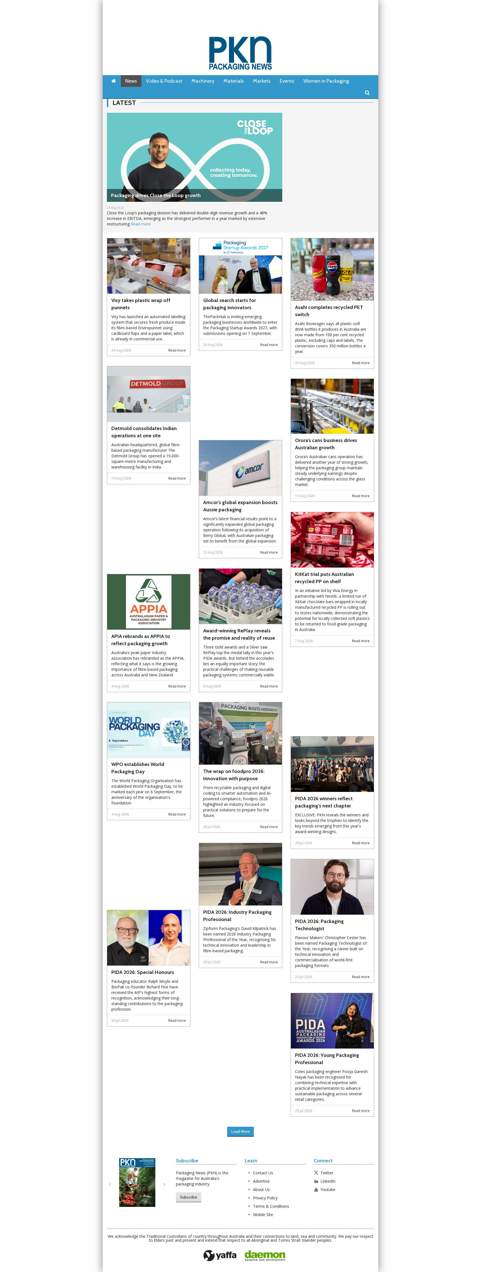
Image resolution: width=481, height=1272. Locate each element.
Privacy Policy (265, 1197)
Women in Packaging (326, 81)
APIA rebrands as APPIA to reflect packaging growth (140, 640)
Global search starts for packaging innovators (229, 304)
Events (287, 81)
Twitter (326, 1172)
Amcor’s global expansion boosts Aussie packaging (240, 506)
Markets (262, 81)
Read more (141, 224)
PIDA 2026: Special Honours (142, 972)
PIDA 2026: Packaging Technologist (319, 925)
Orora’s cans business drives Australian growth (326, 444)
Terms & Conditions (271, 1206)
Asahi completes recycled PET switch (329, 311)
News (131, 81)
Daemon (265, 1255)
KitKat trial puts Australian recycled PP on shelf (324, 578)
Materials (234, 81)
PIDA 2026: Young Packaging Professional (327, 1058)
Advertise (261, 1181)
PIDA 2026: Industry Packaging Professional (237, 915)
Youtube (327, 1189)
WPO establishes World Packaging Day (137, 768)
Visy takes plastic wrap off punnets (140, 304)
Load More (240, 1131)
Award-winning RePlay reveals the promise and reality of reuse (239, 634)
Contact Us (263, 1172)
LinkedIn (327, 1181)
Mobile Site (263, 1214)
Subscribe (188, 1197)
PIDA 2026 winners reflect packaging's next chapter (324, 802)
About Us (261, 1189)
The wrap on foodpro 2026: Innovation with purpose (233, 775)
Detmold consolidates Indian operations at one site (144, 432)
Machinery (203, 81)
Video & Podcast (164, 81)
